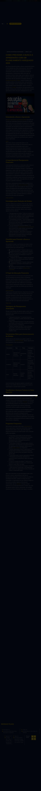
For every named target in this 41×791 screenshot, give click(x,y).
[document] (20, 395)
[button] (36, 396)
